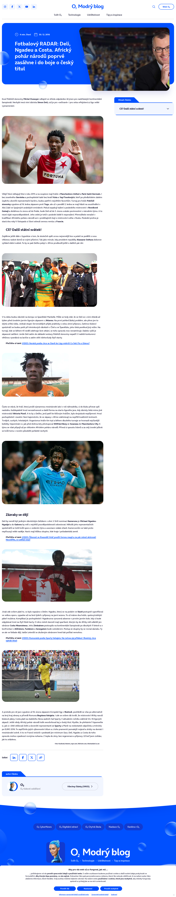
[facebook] (12, 7)
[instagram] (5, 7)
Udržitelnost (93, 15)
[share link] (40, 757)
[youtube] (27, 7)
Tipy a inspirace (114, 15)
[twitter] (19, 7)
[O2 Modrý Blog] (88, 7)
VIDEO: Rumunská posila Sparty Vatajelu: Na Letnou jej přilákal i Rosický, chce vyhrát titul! (51, 639)
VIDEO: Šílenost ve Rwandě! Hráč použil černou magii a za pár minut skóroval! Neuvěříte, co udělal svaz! (51, 538)
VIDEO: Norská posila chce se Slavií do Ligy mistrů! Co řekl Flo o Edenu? (56, 343)
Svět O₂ (58, 15)
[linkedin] (34, 7)
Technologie (74, 15)
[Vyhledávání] (153, 6)
